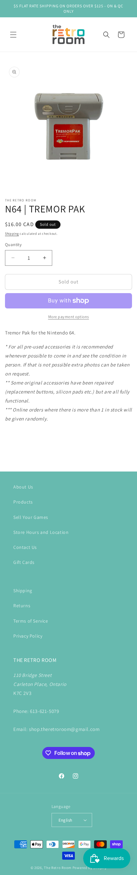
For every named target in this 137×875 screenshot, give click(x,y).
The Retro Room (57, 867)
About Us (23, 487)
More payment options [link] (68, 316)
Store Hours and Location (40, 532)
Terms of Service (30, 621)
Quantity (13, 244)
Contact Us (25, 547)
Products (23, 502)
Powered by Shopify (89, 867)
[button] (13, 34)
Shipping (12, 233)
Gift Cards (24, 562)
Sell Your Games (30, 517)
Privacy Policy (27, 636)
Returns (21, 606)
